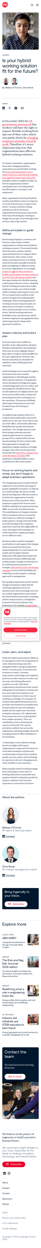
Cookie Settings (9, 1228)
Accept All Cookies (20, 630)
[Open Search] (32, 5)
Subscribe (18, 904)
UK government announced (17, 122)
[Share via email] (22, 108)
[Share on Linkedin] (3, 108)
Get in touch (15, 1076)
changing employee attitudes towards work (20, 141)
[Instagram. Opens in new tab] (9, 1173)
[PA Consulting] (5, 5)
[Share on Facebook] (15, 108)
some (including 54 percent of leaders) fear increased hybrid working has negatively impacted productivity (19, 175)
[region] (20, 624)
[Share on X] (9, 108)
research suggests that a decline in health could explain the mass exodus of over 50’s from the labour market (20, 274)
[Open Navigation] (37, 5)
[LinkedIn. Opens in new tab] (4, 1173)
